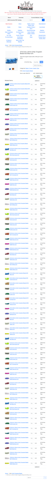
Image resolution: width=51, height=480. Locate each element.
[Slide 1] (13, 69)
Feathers (42, 30)
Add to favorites (38, 65)
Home (6, 45)
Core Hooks (42, 27)
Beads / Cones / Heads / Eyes (32, 68)
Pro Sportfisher (9, 37)
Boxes (20, 27)
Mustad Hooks (42, 35)
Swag (31, 37)
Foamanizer (42, 32)
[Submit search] (43, 20)
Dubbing (20, 30)
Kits (31, 35)
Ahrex (20, 23)
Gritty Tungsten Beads (17, 45)
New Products (9, 23)
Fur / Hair (9, 35)
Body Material (42, 23)
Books (8, 27)
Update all (37, 80)
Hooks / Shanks (20, 35)
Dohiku (9, 30)
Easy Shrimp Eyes (31, 30)
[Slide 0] (10, 69)
